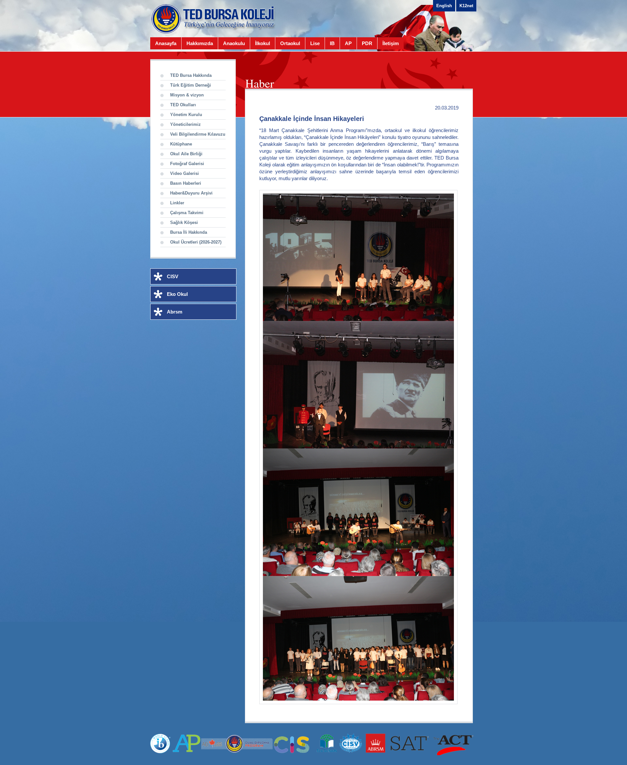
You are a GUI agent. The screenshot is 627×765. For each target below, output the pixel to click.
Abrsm (174, 311)
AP (348, 43)
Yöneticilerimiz (185, 124)
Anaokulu (234, 43)
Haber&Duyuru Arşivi (191, 193)
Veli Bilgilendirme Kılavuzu (197, 134)
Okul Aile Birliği (186, 153)
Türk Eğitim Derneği (190, 85)
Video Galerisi (184, 173)
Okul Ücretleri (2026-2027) (195, 242)
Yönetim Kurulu (186, 114)
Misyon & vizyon (187, 95)
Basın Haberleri (185, 183)
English (444, 5)
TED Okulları (183, 104)
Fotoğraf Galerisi (187, 163)
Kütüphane (181, 144)
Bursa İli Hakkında (188, 232)
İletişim (390, 43)
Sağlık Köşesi (184, 222)
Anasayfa (165, 43)
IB (332, 43)
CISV (172, 276)
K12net (466, 5)
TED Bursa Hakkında (191, 75)
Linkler (177, 202)
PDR (367, 43)
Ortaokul (290, 43)
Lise (315, 43)
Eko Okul (177, 294)
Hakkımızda (199, 43)
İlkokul (262, 43)
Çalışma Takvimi (186, 212)
